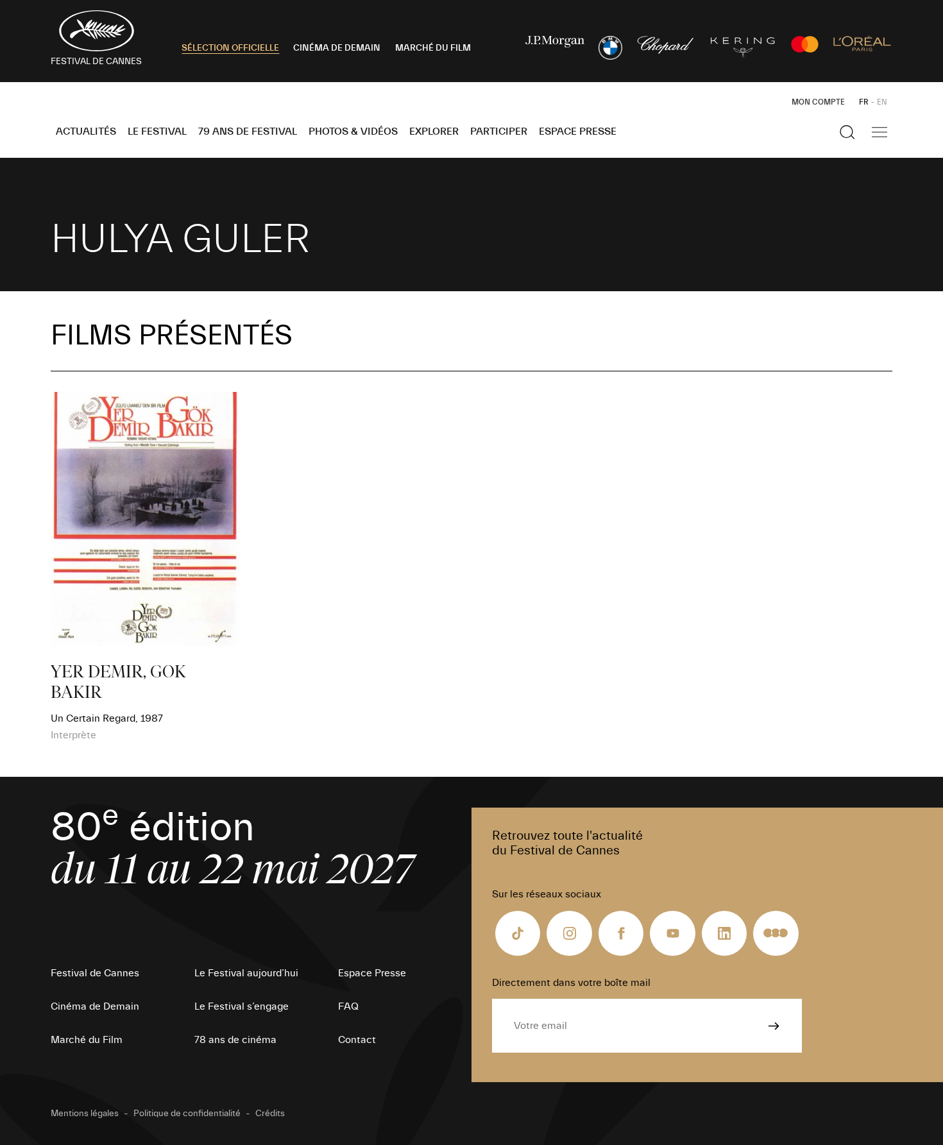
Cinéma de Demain (95, 1006)
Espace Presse (577, 131)
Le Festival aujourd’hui (246, 973)
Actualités (86, 131)
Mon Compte (818, 102)
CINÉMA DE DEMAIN (336, 48)
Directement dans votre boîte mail (571, 982)
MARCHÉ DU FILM (433, 48)
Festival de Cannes (95, 973)
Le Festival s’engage (241, 1006)
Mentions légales (85, 1113)
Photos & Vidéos (353, 131)
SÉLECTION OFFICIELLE (230, 48)
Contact (357, 1040)
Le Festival (157, 131)
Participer (498, 131)
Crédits (270, 1113)
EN (882, 102)
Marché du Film (87, 1040)
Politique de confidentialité (187, 1113)
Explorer (434, 131)
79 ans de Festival (247, 131)
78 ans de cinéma (235, 1040)
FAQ (348, 1006)
